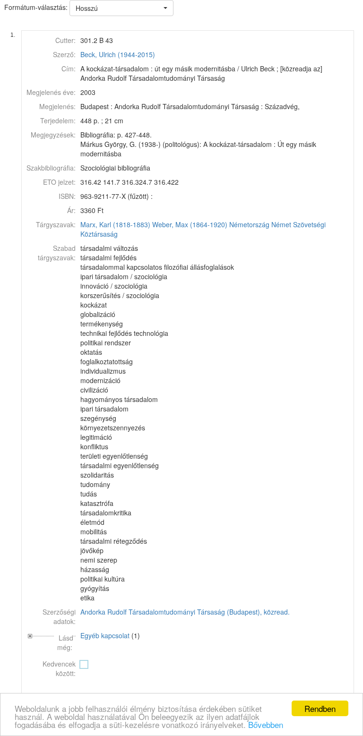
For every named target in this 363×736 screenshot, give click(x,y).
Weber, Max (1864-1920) (189, 224)
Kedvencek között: (59, 668)
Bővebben (265, 724)
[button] (121, 8)
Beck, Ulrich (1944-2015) (117, 54)
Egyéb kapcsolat (105, 635)
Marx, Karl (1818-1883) (115, 224)
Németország (249, 224)
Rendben (320, 708)
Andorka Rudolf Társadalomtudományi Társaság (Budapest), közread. (185, 611)
